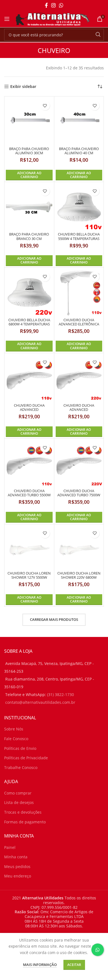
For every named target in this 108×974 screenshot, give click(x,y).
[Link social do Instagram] (53, 5)
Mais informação (40, 964)
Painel (10, 847)
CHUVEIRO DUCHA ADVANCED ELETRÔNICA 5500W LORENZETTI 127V (78, 324)
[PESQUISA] (98, 35)
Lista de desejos (19, 802)
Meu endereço (17, 876)
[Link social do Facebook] (46, 5)
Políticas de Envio (20, 748)
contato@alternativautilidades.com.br (40, 702)
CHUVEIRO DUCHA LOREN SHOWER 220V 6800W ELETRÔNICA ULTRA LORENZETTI (79, 579)
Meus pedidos (17, 866)
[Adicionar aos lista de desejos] (45, 105)
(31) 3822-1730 (60, 694)
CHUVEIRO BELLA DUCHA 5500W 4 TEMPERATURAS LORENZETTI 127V (79, 238)
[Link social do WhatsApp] (61, 5)
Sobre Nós (13, 729)
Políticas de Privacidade (26, 757)
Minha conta (15, 856)
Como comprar (18, 793)
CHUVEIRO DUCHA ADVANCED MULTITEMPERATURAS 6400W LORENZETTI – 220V (79, 411)
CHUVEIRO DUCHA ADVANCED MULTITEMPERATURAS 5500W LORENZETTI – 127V (29, 411)
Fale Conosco (16, 738)
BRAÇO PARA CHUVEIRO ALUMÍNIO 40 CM (79, 150)
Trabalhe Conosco (20, 767)
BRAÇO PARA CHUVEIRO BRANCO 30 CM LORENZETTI (29, 238)
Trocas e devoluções (23, 812)
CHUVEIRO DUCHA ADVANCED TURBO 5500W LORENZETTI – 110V (29, 495)
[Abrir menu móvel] (6, 18)
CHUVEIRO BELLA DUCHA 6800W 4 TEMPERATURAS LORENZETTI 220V (29, 324)
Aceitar (74, 964)
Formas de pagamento (25, 821)
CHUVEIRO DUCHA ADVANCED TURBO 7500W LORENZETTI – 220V (78, 495)
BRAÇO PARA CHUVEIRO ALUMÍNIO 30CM (29, 150)
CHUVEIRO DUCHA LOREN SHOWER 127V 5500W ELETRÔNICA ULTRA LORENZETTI (29, 579)
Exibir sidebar (23, 86)
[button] (29, 175)
